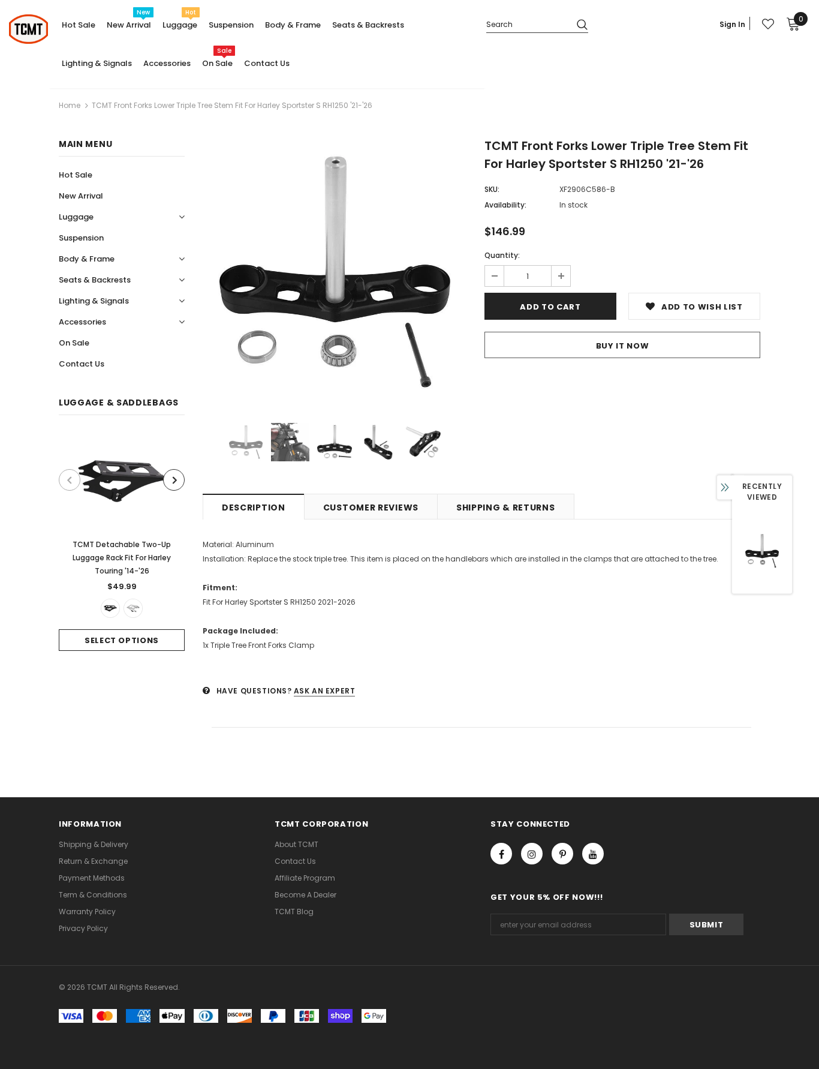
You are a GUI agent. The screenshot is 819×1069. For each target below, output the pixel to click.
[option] (122, 542)
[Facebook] (501, 853)
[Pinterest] (562, 853)
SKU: (491, 189)
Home (69, 105)
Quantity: (502, 255)
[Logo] (28, 29)
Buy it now (622, 346)
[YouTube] (593, 853)
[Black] (110, 608)
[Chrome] (133, 608)
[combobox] (526, 23)
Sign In (732, 24)
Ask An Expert (325, 691)
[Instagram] (532, 853)
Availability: (505, 205)
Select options (122, 640)
